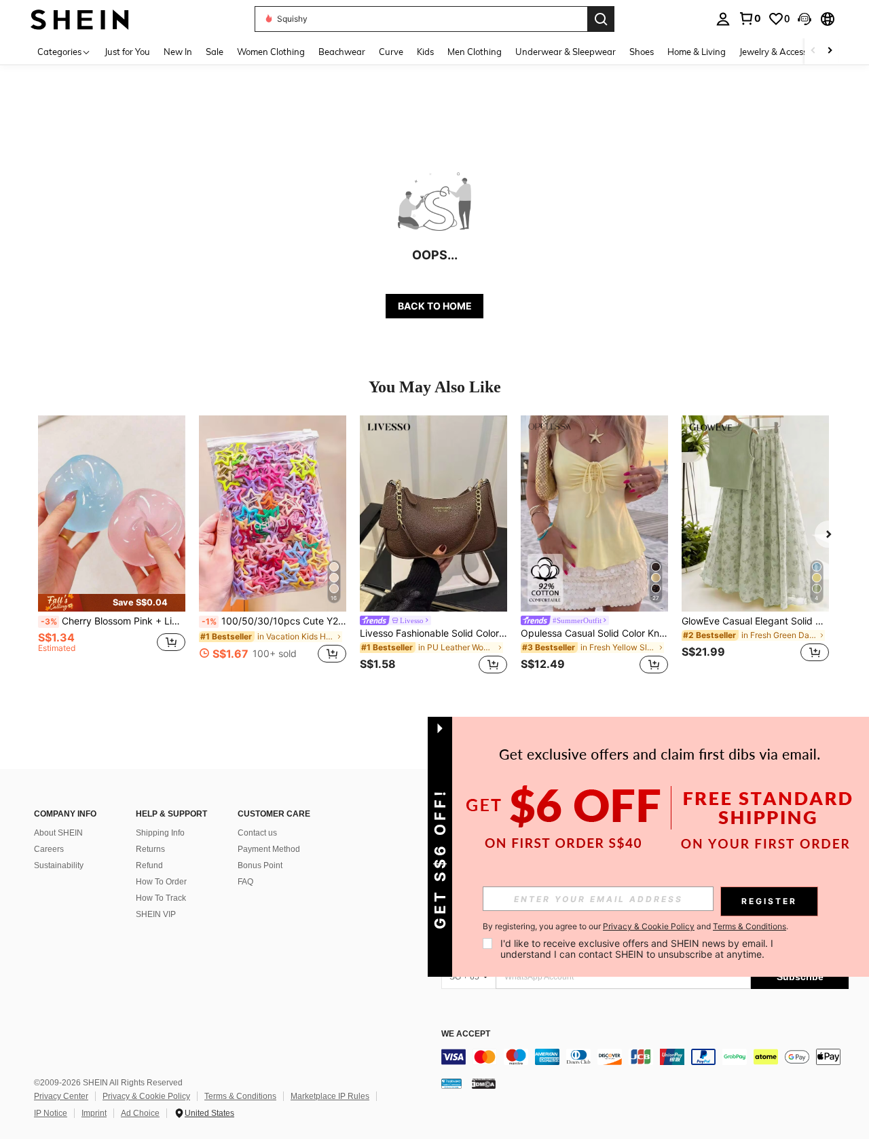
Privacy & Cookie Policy (146, 1096)
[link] (749, 18)
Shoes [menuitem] (641, 51)
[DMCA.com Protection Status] (484, 1083)
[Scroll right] (829, 51)
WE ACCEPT (465, 1034)
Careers (49, 849)
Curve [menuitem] (391, 51)
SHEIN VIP (156, 914)
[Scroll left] (813, 51)
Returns (150, 849)
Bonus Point (260, 865)
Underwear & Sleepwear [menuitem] (565, 51)
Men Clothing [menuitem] (474, 51)
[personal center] (723, 19)
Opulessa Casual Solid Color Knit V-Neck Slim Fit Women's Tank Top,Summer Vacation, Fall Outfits (594, 633)
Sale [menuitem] (214, 51)
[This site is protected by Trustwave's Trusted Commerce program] (451, 1083)
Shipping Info (160, 833)
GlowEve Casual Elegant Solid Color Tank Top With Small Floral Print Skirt (755, 621)
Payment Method (269, 849)
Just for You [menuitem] (127, 51)
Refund (149, 865)
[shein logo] (80, 19)
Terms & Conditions (240, 1096)
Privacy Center (61, 1096)
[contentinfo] (645, 1057)
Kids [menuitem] (425, 51)
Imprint (94, 1113)
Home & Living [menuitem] (696, 51)
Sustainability (59, 865)
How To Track (161, 898)
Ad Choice (140, 1113)
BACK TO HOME (435, 306)
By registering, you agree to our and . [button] (635, 926)
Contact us (257, 833)
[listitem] (111, 546)
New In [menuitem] (178, 51)
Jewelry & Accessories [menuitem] (782, 51)
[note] (111, 603)
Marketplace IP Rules (330, 1096)
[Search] (600, 19)
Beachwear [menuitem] (341, 51)
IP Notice (50, 1113)
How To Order (161, 881)
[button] (804, 19)
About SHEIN (58, 833)
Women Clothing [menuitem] (271, 51)
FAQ (245, 881)
